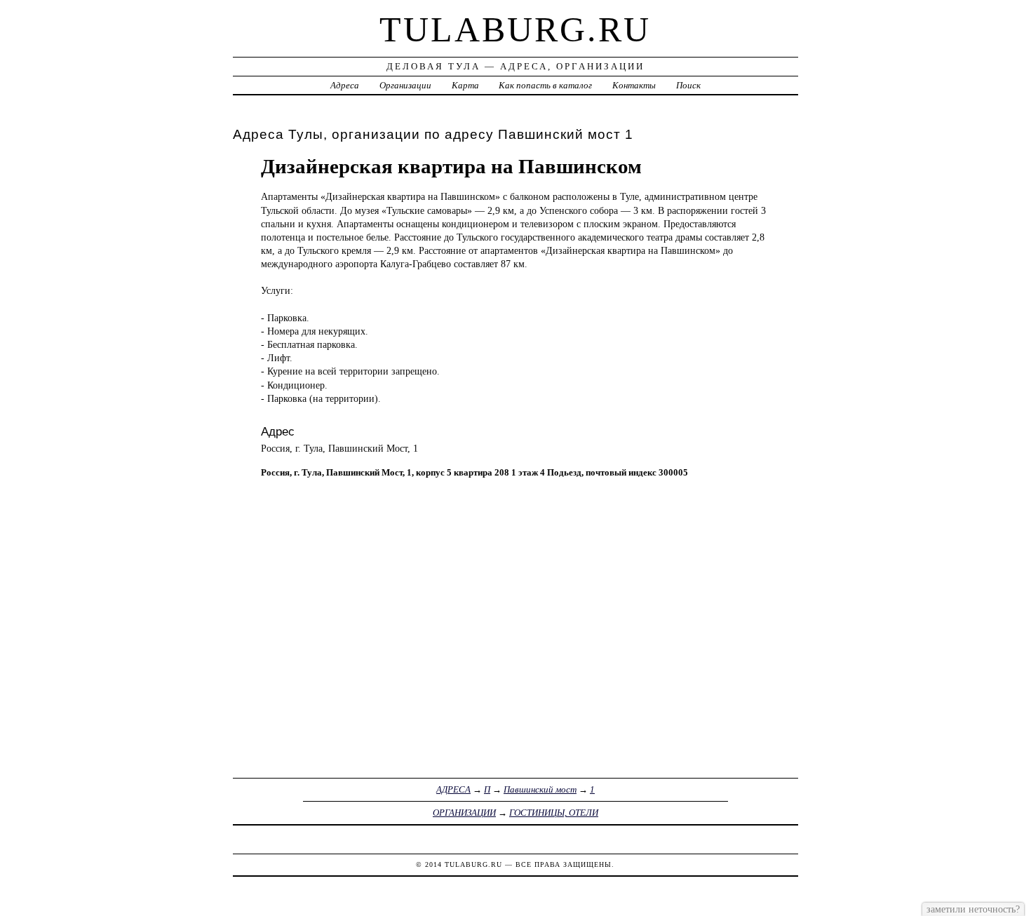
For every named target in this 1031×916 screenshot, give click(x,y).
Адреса (344, 85)
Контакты (634, 85)
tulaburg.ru (515, 29)
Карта (465, 85)
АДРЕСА (453, 789)
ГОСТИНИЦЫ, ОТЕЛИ (553, 812)
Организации (405, 85)
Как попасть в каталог (545, 85)
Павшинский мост (540, 789)
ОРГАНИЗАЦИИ (464, 812)
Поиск (688, 85)
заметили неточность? (973, 909)
